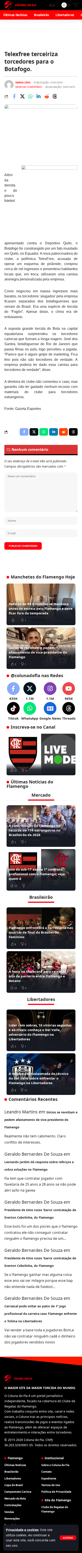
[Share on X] (22, 96)
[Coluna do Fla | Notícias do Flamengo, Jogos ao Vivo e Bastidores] (20, 5)
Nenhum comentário (28, 86)
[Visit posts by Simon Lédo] (9, 84)
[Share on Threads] (54, 96)
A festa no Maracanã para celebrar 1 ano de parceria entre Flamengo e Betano (39, 976)
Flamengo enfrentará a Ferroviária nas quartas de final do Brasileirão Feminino (41, 932)
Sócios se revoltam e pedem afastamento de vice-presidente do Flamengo (38, 652)
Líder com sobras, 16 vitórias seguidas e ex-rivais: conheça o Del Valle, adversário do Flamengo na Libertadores (40, 1032)
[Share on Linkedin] (38, 96)
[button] (68, 1537)
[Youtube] (68, 691)
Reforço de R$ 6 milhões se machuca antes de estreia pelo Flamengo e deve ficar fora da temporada (41, 608)
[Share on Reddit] (46, 96)
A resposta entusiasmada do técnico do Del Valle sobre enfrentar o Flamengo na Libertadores (38, 1078)
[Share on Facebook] (14, 96)
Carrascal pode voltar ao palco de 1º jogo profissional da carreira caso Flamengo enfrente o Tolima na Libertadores (40, 1313)
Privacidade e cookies (22, 1530)
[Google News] (50, 711)
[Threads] (68, 711)
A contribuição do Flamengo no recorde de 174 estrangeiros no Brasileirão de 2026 (34, 830)
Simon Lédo (23, 82)
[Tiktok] (13, 711)
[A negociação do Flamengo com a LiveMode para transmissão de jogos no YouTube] (41, 754)
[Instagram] (50, 691)
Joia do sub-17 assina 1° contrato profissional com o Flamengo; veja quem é (37, 874)
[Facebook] (13, 691)
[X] (29, 691)
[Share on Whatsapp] (30, 96)
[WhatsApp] (29, 711)
